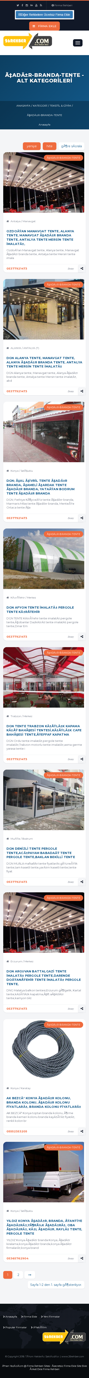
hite (49, 146)
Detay (71, 268)
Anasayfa (23, 105)
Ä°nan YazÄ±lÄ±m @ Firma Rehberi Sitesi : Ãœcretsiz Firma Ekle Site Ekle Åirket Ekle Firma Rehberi (44, 1367)
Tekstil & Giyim (60, 105)
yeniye (32, 146)
